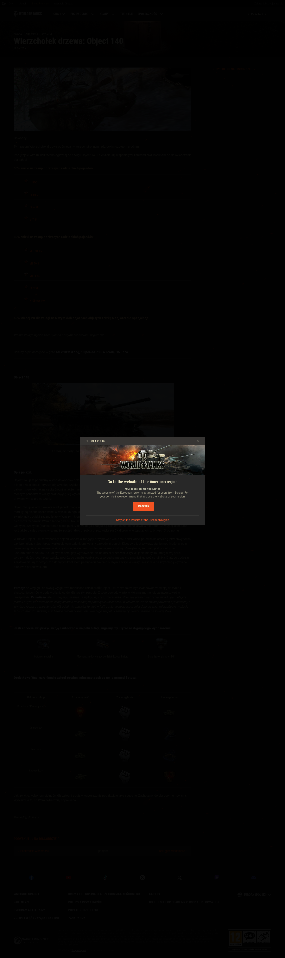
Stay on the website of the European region (142, 519)
